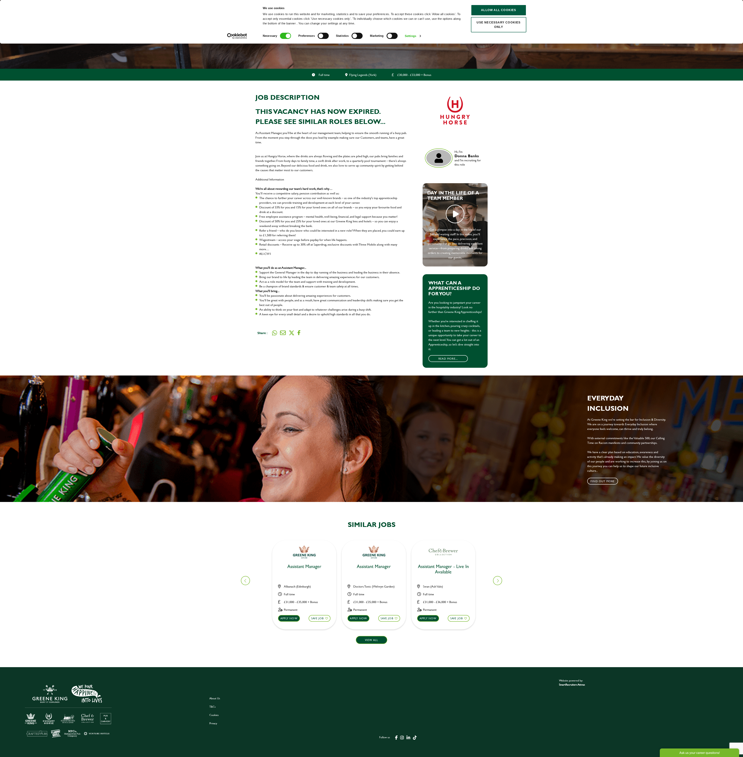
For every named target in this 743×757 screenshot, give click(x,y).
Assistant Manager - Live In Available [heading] (443, 569)
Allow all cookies (498, 10)
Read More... (448, 359)
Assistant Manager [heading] (304, 567)
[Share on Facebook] (298, 332)
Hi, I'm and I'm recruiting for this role (468, 158)
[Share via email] (283, 333)
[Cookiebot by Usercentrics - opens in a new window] (237, 36)
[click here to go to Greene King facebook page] (396, 737)
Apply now (289, 618)
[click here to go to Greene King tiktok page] (414, 737)
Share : (262, 333)
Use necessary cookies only (498, 24)
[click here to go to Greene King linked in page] (408, 737)
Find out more (603, 481)
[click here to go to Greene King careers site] (102, 710)
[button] (497, 580)
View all (371, 640)
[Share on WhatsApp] (274, 333)
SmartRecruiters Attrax (572, 684)
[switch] (323, 36)
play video (455, 214)
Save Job (317, 618)
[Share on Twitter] (291, 333)
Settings (410, 36)
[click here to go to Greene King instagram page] (402, 737)
